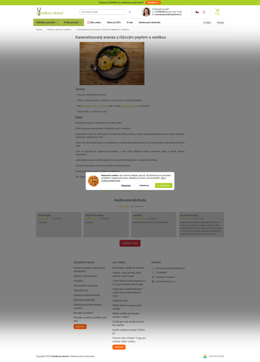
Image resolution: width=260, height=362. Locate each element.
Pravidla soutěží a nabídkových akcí (90, 319)
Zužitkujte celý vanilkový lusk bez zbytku (128, 323)
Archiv (80, 326)
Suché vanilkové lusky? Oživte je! (128, 331)
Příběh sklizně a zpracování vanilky (127, 307)
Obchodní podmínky (84, 299)
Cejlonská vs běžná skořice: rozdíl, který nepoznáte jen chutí (127, 292)
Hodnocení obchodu (130, 200)
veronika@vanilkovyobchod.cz (168, 14)
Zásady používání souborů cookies (88, 306)
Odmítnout (144, 185)
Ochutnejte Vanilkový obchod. (128, 267)
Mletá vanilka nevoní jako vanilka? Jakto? (126, 315)
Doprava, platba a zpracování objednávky (89, 269)
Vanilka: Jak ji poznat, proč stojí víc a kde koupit (126, 274)
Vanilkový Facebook (165, 277)
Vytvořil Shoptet (216, 356)
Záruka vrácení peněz (85, 276)
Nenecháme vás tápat (86, 285)
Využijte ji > (153, 2)
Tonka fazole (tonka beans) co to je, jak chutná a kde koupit (128, 282)
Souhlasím (165, 185)
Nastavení (126, 185)
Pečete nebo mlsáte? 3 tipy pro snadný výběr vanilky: (129, 340)
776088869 (161, 272)
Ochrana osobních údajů (87, 295)
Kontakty (78, 280)
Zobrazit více (130, 243)
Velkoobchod (81, 290)
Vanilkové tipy (119, 300)
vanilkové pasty (128, 106)
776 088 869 (160, 12)
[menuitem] (47, 22)
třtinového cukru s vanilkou (94, 106)
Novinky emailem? (84, 312)
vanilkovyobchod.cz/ (166, 281)
